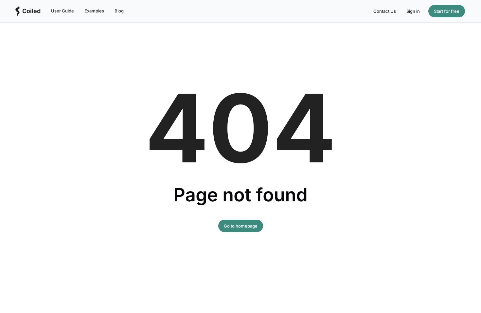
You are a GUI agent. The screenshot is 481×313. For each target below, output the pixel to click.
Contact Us (384, 11)
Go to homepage (241, 226)
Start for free (446, 11)
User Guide (62, 10)
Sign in (413, 11)
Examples (94, 10)
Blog (119, 10)
